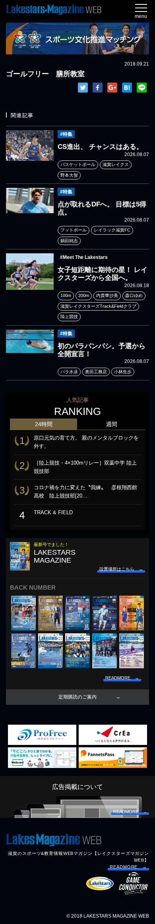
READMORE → (128, 866)
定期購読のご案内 (77, 696)
